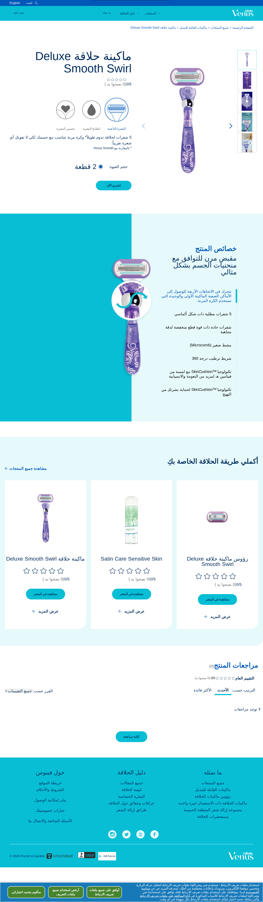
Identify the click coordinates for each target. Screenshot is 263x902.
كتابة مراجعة (131, 736)
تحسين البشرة (66, 128)
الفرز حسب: (43, 691)
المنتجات (150, 13)
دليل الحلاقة (127, 13)
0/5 (129, 84)
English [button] (15, 3)
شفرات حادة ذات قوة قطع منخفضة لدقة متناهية (198, 329)
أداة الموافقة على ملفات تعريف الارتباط (165, 895)
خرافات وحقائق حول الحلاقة (131, 803)
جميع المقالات (131, 783)
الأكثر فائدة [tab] (203, 690)
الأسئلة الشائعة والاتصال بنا (50, 821)
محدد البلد (18, 12)
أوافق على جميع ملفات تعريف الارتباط (104, 892)
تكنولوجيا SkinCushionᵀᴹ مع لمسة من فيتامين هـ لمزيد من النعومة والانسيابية (200, 373)
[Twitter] (126, 833)
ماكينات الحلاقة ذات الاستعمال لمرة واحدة (212, 803)
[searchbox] (25, 3)
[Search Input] (36, 3)
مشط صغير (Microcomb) (210, 345)
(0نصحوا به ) (115, 84)
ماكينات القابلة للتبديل (193, 27)
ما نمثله (107, 12)
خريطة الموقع (50, 783)
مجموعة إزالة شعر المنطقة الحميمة (213, 810)
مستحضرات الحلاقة (213, 816)
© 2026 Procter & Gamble (27, 856)
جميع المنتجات (220, 27)
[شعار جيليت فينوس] (242, 13)
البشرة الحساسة (131, 796)
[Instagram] (112, 833)
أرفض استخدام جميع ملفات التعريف (66, 892)
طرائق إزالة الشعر (131, 810)
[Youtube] (140, 833)
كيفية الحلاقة (131, 789)
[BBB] (86, 856)
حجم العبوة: (118, 167)
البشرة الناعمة (116, 128)
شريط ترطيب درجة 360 (211, 358)
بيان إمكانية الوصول (50, 800)
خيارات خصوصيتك (50, 810)
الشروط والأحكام (50, 789)
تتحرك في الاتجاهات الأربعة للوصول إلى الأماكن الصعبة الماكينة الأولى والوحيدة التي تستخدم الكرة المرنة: (196, 296)
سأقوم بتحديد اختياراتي (26, 892)
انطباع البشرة (91, 128)
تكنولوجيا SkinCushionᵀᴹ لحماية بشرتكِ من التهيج (196, 391)
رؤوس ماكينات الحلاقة (213, 796)
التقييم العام (244, 678)
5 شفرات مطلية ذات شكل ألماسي (202, 314)
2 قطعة (85, 167)
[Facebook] (154, 833)
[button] (100, 166)
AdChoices (109, 856)
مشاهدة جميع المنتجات (28, 468)
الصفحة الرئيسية (242, 27)
